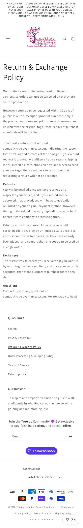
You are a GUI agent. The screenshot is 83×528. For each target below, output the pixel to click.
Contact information (43, 519)
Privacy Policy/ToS (19, 338)
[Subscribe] (70, 436)
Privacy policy (22, 513)
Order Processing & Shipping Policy (30, 356)
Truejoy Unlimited (26, 507)
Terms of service (42, 513)
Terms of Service (18, 365)
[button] (8, 38)
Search (12, 329)
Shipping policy (63, 513)
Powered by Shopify (46, 507)
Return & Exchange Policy (24, 347)
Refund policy (17, 374)
